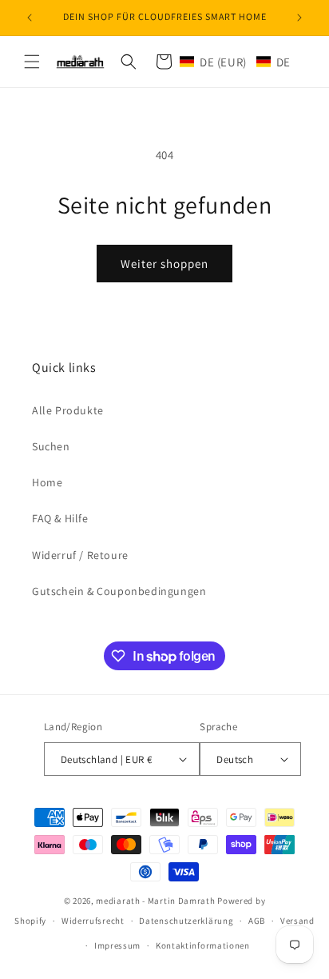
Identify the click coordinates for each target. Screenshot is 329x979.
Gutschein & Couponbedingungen (119, 591)
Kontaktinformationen (203, 945)
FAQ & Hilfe (60, 518)
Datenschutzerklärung (186, 920)
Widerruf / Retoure (80, 555)
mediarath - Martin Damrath (155, 900)
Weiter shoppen (164, 263)
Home (47, 482)
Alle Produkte (68, 410)
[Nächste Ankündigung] (299, 17)
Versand (297, 920)
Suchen (51, 446)
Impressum (117, 945)
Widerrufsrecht (93, 920)
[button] (32, 61)
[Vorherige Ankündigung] (29, 17)
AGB (256, 920)
